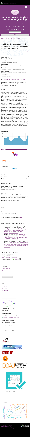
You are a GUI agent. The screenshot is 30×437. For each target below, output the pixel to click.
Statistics (24, 26)
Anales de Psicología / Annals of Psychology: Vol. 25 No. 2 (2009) (16, 238)
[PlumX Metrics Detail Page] (14, 154)
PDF (27, 51)
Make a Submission (7, 277)
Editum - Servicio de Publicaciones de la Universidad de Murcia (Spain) (8, 426)
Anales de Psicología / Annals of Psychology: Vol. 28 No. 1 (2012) (13, 232)
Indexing (7, 29)
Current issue (7, 26)
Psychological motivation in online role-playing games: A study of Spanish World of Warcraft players (15, 230)
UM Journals (17, 1)
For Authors (4, 288)
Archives (7, 38)
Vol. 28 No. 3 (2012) (15, 38)
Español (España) (6, 268)
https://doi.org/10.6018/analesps (9, 257)
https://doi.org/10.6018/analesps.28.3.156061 (14, 79)
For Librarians (5, 290)
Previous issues (16, 26)
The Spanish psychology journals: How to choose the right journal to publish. (14, 236)
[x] (20, 259)
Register (23, 1)
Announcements (15, 29)
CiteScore (11, 325)
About (22, 29)
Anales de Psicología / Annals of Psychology (15, 18)
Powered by (7, 330)
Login (28, 1)
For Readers (4, 286)
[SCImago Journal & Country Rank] (10, 317)
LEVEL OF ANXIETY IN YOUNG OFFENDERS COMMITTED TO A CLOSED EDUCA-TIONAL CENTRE (16, 243)
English (4, 270)
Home (2, 38)
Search (15, 34)
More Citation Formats (7, 203)
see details (14, 168)
